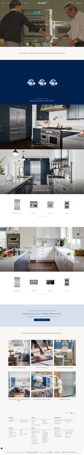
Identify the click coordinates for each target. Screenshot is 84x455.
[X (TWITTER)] (63, 413)
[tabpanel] (17, 206)
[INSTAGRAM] (66, 413)
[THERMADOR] (42, 2)
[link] (80, 3)
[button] (40, 216)
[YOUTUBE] (71, 413)
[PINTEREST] (73, 413)
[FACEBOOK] (68, 413)
